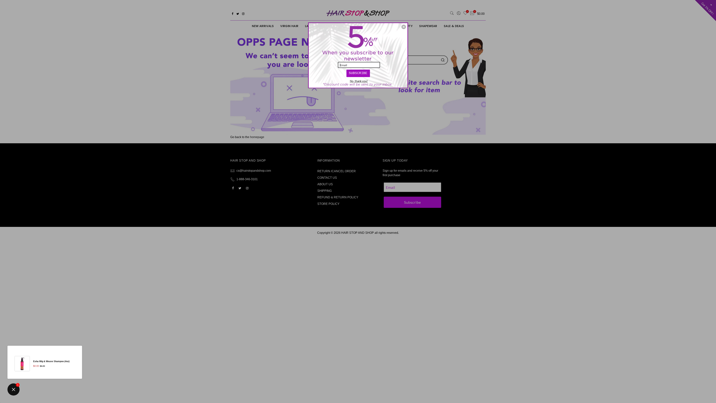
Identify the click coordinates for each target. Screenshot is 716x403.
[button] (403, 27)
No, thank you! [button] (359, 81)
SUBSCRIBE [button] (358, 73)
